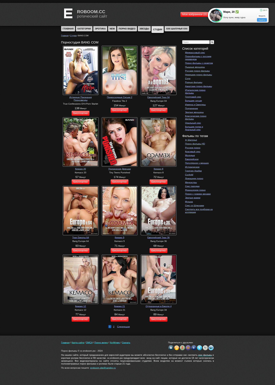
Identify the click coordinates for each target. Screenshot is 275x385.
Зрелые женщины (194, 112)
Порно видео (127, 28)
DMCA (89, 342)
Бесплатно (80, 113)
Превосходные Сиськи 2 (119, 97)
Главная (65, 342)
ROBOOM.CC (91, 11)
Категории (84, 28)
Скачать (126, 342)
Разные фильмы (193, 82)
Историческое (192, 167)
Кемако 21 (119, 306)
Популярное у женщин (197, 163)
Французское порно (195, 190)
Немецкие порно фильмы (198, 74)
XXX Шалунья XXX (176, 28)
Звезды (144, 28)
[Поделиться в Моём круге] (182, 347)
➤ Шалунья (191, 140)
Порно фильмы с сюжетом (199, 63)
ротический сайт (92, 16)
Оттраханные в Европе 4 (159, 306)
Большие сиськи (193, 100)
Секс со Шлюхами (194, 205)
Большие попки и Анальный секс (194, 128)
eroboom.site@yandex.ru (103, 368)
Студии (157, 29)
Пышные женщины (195, 67)
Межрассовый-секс (195, 52)
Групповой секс (193, 96)
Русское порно (192, 147)
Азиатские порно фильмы (198, 86)
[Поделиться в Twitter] (199, 347)
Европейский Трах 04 (158, 97)
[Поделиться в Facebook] (193, 347)
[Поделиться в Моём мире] (188, 347)
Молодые (190, 155)
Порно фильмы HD (195, 143)
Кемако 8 (158, 169)
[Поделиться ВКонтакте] (170, 347)
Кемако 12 (80, 306)
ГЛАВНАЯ (68, 28)
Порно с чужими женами (198, 194)
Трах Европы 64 (80, 237)
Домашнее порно (194, 178)
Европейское (192, 159)
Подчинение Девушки (119, 169)
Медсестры (191, 182)
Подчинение (191, 108)
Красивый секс (192, 151)
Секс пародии (192, 186)
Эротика (100, 28)
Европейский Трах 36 (158, 237)
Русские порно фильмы (197, 71)
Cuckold (189, 174)
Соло (187, 78)
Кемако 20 (80, 169)
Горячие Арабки (193, 171)
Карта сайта (78, 342)
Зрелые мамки (192, 197)
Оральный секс (193, 123)
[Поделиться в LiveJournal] (205, 347)
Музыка (189, 201)
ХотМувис (115, 342)
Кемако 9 (119, 237)
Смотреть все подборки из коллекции (199, 210)
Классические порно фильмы (195, 117)
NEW (112, 28)
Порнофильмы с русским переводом (198, 57)
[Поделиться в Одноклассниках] (176, 347)
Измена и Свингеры (195, 104)
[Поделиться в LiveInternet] (211, 347)
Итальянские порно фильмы (195, 91)
